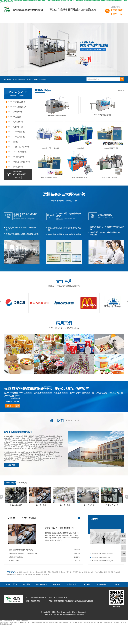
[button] (61, 72)
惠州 (70, 614)
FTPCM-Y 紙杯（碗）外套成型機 (18, 147)
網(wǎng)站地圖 (46, 612)
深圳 (79, 614)
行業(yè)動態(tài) (29, 518)
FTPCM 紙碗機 (13, 142)
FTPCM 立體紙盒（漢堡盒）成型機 (19, 162)
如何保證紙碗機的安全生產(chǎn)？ (102, 561)
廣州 (61, 614)
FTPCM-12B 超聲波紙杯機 (16, 132)
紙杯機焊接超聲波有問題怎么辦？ (101, 557)
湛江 (82, 614)
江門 (76, 614)
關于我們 (26, 19)
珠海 (67, 614)
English (116, 19)
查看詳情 (11, 465)
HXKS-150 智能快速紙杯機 (16, 102)
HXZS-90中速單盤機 (14, 117)
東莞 (55, 614)
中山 (64, 614)
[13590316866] (123, 541)
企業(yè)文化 (71, 19)
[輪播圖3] (64, 49)
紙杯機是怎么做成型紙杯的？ (103, 554)
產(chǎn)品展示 (41, 19)
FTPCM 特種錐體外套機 (15, 127)
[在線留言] (123, 553)
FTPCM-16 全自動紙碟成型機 (17, 152)
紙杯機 (15, 79)
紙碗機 (29, 79)
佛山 (73, 614)
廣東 (58, 614)
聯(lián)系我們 (101, 19)
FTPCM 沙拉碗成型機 (15, 112)
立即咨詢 (17, 177)
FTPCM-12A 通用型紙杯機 (16, 137)
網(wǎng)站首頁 (11, 19)
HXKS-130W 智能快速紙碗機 (17, 107)
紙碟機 (36, 79)
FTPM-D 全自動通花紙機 (16, 157)
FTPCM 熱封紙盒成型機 (15, 167)
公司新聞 (11, 518)
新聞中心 (56, 19)
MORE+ (121, 90)
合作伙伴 (86, 19)
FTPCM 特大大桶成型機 (15, 122)
